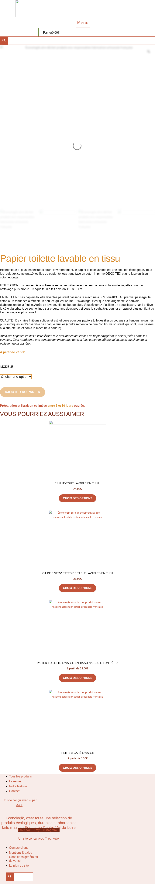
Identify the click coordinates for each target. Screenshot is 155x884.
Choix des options (77, 498)
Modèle (6, 366)
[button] (83, 22)
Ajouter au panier (22, 392)
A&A (19, 805)
